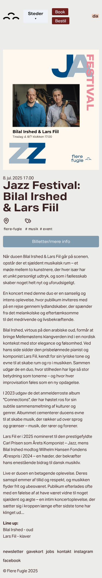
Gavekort (34, 551)
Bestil (60, 20)
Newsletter (13, 551)
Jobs (50, 551)
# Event (46, 229)
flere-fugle (13, 229)
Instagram (83, 551)
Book (60, 11)
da (95, 16)
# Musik (31, 229)
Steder (35, 16)
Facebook (12, 560)
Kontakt (64, 551)
